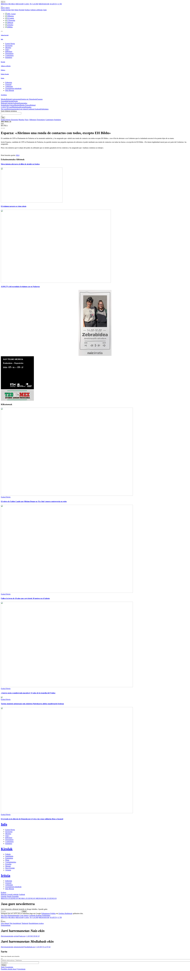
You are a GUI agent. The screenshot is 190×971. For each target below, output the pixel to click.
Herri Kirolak (10, 868)
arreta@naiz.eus (19, 936)
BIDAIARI (20, 4)
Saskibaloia (9, 856)
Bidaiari (33, 105)
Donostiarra (9, 53)
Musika (3, 99)
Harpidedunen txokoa (36, 923)
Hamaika (28, 107)
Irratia (3, 105)
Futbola (8, 854)
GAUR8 (35, 4)
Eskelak (10, 101)
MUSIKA (11, 4)
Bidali (24, 911)
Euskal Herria (10, 44)
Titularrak (24, 923)
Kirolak (21, 10)
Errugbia (8, 864)
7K (31, 4)
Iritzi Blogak (9, 90)
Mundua (8, 47)
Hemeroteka (23, 103)
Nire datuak (5, 923)
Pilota (7, 860)
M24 (17, 155)
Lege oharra (23, 109)
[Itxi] (2, 958)
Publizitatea (44, 109)
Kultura (27, 10)
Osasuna (40, 99)
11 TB (59, 4)
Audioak (16, 103)
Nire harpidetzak (15, 923)
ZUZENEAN (9, 898)
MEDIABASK (44, 4)
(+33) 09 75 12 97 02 (42, 947)
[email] (4, 128)
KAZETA (53, 4)
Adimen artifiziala (36, 10)
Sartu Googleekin (7, 967)
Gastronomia (15, 99)
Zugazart (8, 84)
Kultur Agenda (5, 74)
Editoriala (8, 82)
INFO (3, 8)
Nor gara (4, 109)
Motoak (8, 866)
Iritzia (16, 10)
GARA (26, 4)
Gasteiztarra (9, 55)
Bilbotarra (8, 51)
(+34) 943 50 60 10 (32, 936)
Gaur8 (10, 107)
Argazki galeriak (13, 894)
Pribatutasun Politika (48, 913)
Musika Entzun (25, 105)
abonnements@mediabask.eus (24, 947)
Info (12, 10)
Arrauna (8, 870)
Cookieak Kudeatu (33, 109)
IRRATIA (4, 4)
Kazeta (22, 107)
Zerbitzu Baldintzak (65, 913)
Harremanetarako (13, 109)
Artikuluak (9, 86)
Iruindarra (8, 57)
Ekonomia (8, 45)
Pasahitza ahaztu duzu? (9, 969)
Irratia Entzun (9, 105)
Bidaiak (8, 99)
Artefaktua (4, 95)
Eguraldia (4, 101)
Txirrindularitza (10, 862)
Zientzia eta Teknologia (28, 99)
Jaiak (45, 10)
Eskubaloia (9, 858)
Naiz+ (7, 49)
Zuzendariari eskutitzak (13, 88)
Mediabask (16, 107)
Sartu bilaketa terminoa (9, 111)
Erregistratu (21, 969)
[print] (2, 128)
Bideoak (4, 103)
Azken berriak (6, 10)
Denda (15, 101)
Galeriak (10, 103)
